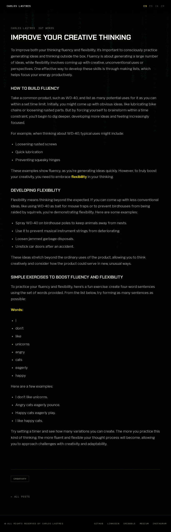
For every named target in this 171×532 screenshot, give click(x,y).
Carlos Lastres (19, 6)
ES (151, 6)
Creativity (20, 478)
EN (145, 6)
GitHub (98, 523)
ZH (162, 6)
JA (157, 6)
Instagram (159, 523)
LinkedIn (113, 523)
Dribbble (129, 523)
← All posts (20, 496)
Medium (144, 523)
